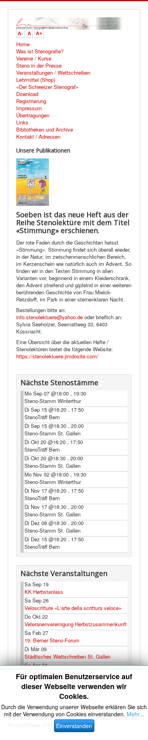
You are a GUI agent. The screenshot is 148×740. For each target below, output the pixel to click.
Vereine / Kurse (33, 58)
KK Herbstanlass (43, 591)
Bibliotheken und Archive (44, 129)
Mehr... (135, 714)
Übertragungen (32, 115)
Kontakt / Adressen (38, 136)
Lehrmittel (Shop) (35, 79)
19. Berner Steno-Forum (51, 640)
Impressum (29, 108)
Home (23, 44)
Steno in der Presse (39, 65)
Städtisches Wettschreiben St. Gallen (67, 656)
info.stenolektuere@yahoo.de (49, 317)
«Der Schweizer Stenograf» (47, 86)
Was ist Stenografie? (40, 51)
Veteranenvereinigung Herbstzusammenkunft (75, 624)
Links (22, 122)
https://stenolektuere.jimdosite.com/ (57, 356)
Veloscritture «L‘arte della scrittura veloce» (73, 608)
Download (27, 94)
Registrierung (31, 101)
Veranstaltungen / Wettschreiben (53, 72)
